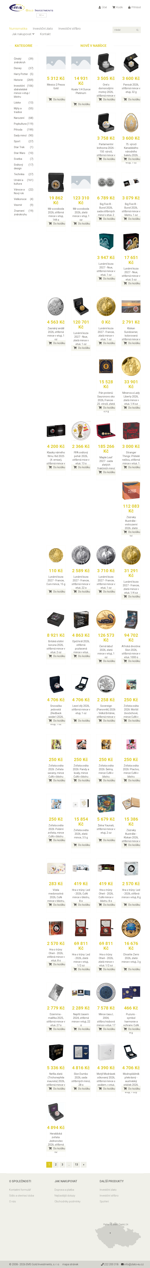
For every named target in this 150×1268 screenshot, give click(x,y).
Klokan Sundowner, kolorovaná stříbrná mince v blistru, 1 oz (131, 335)
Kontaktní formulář (20, 1189)
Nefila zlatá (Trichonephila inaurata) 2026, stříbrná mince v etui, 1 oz (56, 1081)
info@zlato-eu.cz (134, 1264)
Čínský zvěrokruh (23, 60)
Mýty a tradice (23, 110)
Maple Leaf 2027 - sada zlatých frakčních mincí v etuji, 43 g (106, 464)
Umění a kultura (23, 182)
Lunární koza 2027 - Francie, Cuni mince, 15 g (55, 580)
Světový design (23, 166)
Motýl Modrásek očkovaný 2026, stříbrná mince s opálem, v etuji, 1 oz (106, 1081)
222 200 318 (111, 1264)
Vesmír (23, 204)
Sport (23, 141)
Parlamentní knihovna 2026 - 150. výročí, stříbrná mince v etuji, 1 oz (106, 151)
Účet (104, 7)
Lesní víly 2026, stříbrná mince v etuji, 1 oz (81, 709)
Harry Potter (23, 74)
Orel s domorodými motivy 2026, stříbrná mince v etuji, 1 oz (106, 92)
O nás (12, 1201)
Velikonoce (23, 199)
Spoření (104, 1201)
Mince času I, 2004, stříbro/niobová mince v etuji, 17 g (106, 1021)
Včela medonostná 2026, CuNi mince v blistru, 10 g (56, 897)
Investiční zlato (43, 28)
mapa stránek (70, 1264)
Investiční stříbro (69, 28)
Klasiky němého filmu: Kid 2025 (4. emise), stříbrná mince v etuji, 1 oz (56, 460)
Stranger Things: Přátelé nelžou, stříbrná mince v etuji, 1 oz (131, 460)
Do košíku (59, 99)
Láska (23, 102)
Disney (23, 68)
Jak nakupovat (21, 34)
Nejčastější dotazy (65, 1195)
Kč (40, 15)
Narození (23, 117)
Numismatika (18, 28)
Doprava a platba (64, 1189)
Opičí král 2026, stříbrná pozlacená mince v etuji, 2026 (81, 648)
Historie (23, 79)
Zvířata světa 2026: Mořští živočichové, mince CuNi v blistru (131, 713)
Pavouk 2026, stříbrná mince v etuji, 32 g (131, 88)
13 (76, 1164)
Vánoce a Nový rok (23, 191)
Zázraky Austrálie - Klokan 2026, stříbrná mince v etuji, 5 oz (131, 837)
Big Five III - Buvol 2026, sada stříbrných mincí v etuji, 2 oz (106, 211)
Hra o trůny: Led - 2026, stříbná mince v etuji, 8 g (131, 893)
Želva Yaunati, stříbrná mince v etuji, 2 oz (106, 829)
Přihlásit (136, 7)
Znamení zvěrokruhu (23, 212)
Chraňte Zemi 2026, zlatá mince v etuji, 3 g (131, 958)
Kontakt (45, 34)
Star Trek (23, 147)
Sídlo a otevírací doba (21, 1195)
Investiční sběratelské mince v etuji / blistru (23, 91)
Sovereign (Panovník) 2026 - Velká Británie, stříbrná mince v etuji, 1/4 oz (106, 713)
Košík (119, 7)
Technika (23, 174)
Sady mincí (23, 135)
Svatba (23, 158)
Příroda (23, 129)
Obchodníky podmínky (67, 1201)
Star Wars (23, 153)
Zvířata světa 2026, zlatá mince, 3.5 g (81, 834)
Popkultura (23, 123)
